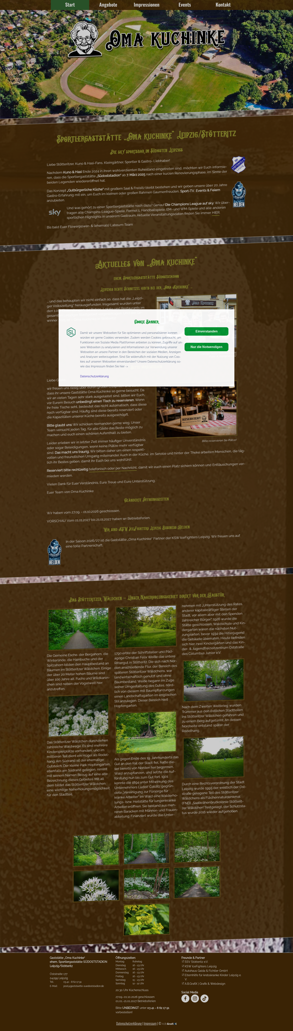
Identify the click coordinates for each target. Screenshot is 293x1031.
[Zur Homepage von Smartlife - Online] (71, 333)
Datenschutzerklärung (94, 376)
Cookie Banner (147, 321)
